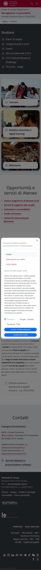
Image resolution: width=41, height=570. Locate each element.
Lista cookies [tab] (11, 264)
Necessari (11, 319)
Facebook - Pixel (13, 324)
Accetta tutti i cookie (20, 335)
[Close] (37, 240)
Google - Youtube (27, 319)
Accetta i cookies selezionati (20, 329)
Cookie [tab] (9, 254)
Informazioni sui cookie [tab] (15, 259)
